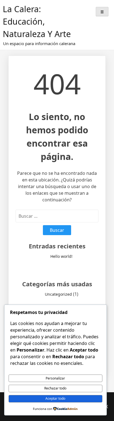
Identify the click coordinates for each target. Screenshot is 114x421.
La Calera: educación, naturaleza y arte (37, 21)
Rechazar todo (55, 388)
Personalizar (55, 378)
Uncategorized (58, 294)
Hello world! (61, 256)
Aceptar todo (55, 398)
